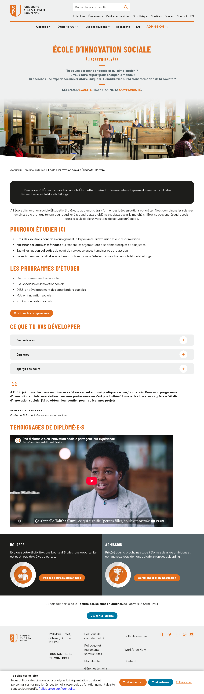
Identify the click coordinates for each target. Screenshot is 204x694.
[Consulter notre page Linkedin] (177, 634)
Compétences (26, 340)
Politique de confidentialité (94, 636)
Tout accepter (133, 682)
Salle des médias (135, 636)
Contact (182, 16)
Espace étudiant (96, 26)
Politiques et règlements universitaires (93, 650)
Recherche (123, 26)
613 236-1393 (58, 658)
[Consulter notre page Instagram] (184, 634)
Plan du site (92, 661)
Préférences (184, 682)
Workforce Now (135, 650)
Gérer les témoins (95, 668)
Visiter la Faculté (102, 615)
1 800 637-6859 (60, 654)
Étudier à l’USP (67, 26)
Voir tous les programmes (31, 313)
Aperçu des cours (28, 369)
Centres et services (117, 16)
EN (192, 16)
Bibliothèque (140, 16)
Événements (95, 16)
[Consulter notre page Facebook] (162, 634)
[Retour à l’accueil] (28, 11)
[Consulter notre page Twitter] (170, 634)
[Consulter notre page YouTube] (191, 634)
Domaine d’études (34, 170)
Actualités (79, 16)
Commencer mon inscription (157, 577)
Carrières (156, 16)
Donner (169, 16)
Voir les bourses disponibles (62, 577)
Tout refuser (160, 682)
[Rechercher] (126, 7)
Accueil (15, 170)
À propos (42, 26)
